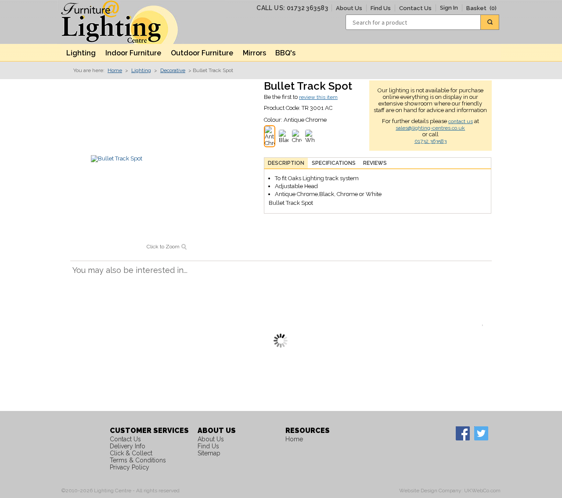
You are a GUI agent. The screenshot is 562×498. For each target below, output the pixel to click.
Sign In (449, 7)
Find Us (381, 8)
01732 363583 (430, 141)
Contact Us (415, 8)
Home (115, 70)
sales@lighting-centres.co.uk (430, 128)
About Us (349, 8)
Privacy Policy (129, 467)
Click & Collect (131, 453)
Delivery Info (127, 446)
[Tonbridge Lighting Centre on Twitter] (480, 433)
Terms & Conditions (138, 460)
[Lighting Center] (127, 22)
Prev (77, 325)
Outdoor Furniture (202, 53)
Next (484, 325)
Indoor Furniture (133, 53)
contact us (460, 121)
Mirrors (254, 53)
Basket (481, 8)
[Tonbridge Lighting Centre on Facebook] (462, 433)
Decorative (172, 70)
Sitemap (209, 453)
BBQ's (285, 53)
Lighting (81, 53)
